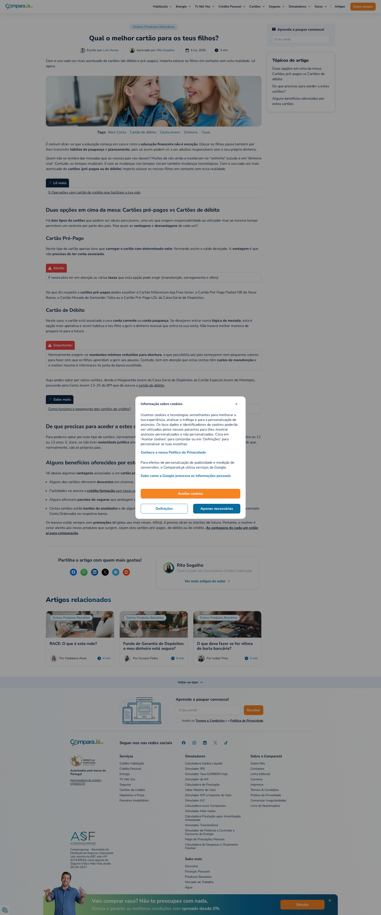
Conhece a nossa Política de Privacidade (173, 452)
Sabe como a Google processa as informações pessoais (186, 475)
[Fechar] (236, 404)
